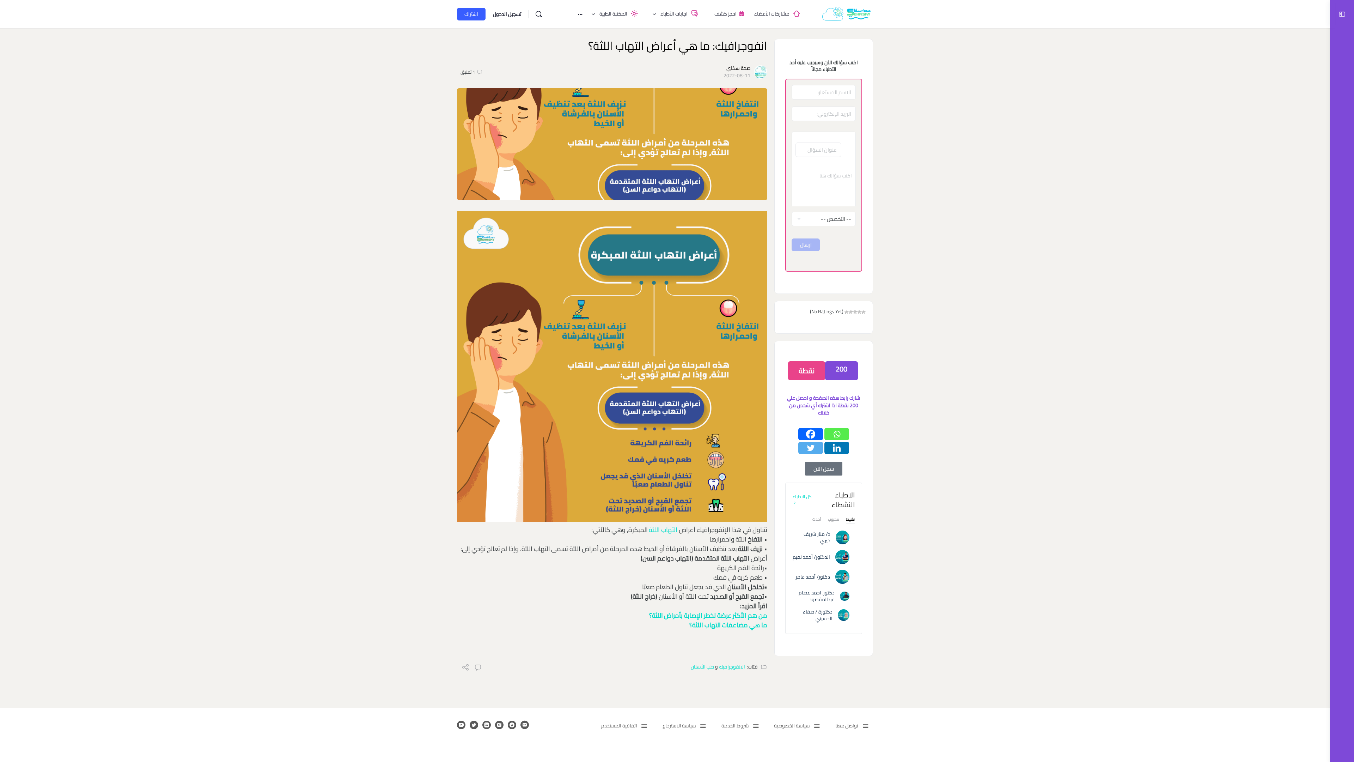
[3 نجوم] (855, 312)
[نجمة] (863, 312)
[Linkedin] (836, 448)
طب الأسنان (702, 666)
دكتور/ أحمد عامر (813, 576)
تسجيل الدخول (507, 14)
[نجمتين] (859, 312)
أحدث (816, 520)
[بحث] (539, 14)
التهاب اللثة (664, 530)
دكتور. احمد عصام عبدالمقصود (817, 596)
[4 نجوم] (851, 312)
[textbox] (823, 185)
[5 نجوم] (846, 312)
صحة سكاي (738, 68)
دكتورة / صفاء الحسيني (817, 615)
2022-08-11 (737, 75)
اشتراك (471, 14)
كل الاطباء (802, 496)
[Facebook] (810, 434)
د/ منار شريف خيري (817, 537)
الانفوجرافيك (732, 666)
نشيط (850, 520)
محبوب (833, 520)
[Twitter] (810, 448)
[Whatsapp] (836, 434)
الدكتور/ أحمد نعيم (811, 557)
